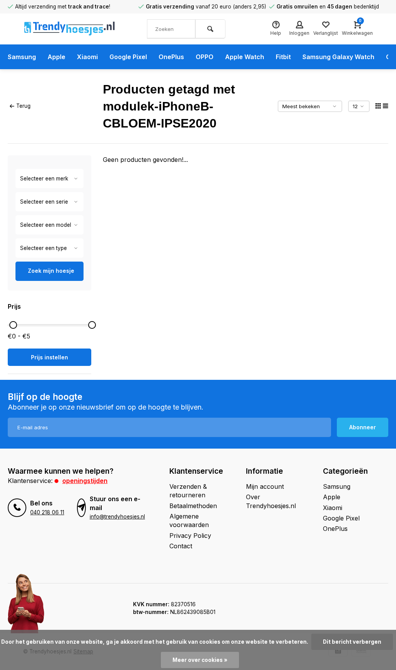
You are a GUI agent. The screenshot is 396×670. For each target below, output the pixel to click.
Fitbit (283, 57)
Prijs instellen (49, 357)
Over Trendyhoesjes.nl (271, 501)
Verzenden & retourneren (188, 491)
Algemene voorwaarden (189, 520)
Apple (56, 57)
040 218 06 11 (47, 512)
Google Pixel (128, 57)
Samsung (22, 57)
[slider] (13, 325)
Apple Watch (244, 57)
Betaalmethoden (193, 506)
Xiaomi (87, 57)
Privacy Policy (190, 535)
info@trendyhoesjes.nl (117, 517)
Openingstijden (85, 481)
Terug (23, 106)
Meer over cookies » (199, 660)
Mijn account (265, 486)
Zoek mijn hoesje (51, 270)
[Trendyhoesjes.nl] (69, 29)
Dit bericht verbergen (352, 642)
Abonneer (362, 427)
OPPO (204, 57)
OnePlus (171, 57)
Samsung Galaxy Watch (338, 57)
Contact (180, 546)
